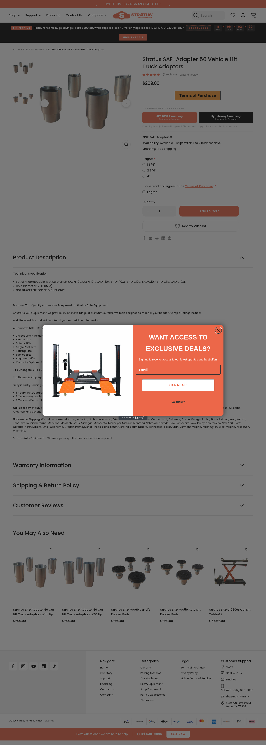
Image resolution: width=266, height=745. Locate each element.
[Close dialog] (218, 330)
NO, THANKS (178, 402)
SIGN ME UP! (178, 385)
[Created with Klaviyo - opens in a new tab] (133, 418)
